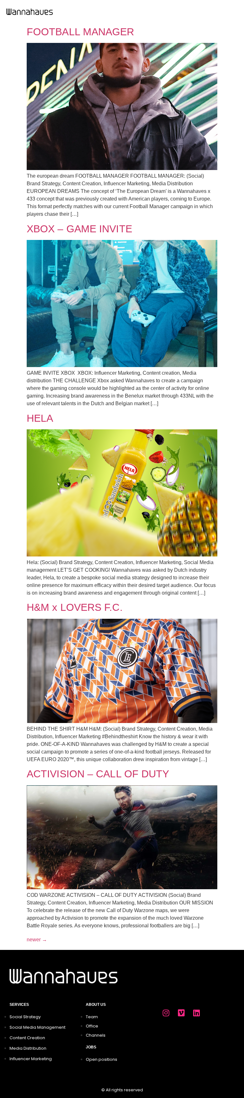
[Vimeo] (181, 1013)
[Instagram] (166, 1013)
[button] (233, 11)
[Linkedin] (196, 1013)
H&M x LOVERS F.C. (75, 607)
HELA (40, 418)
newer (37, 939)
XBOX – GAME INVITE (79, 229)
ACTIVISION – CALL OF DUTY (98, 774)
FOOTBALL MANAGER (80, 32)
